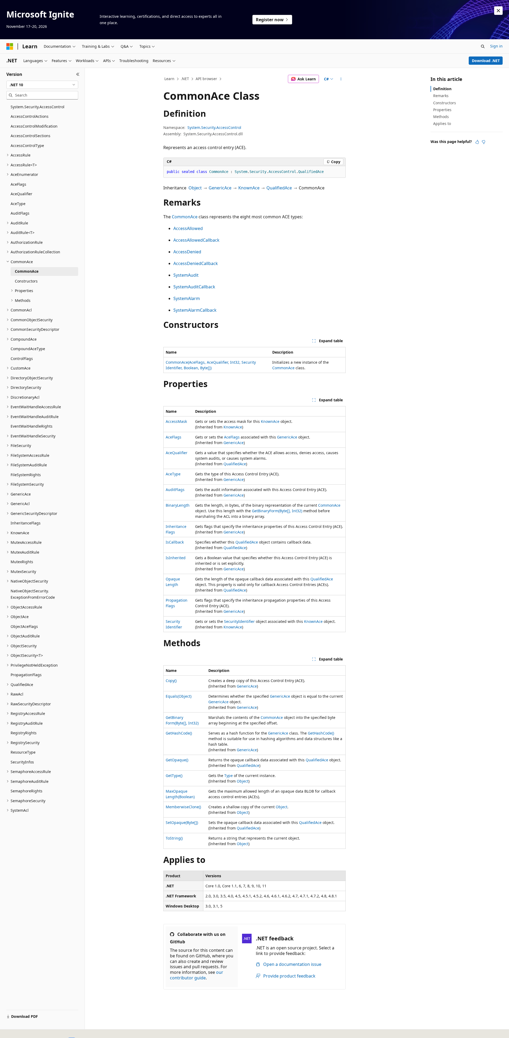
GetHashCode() (179, 733)
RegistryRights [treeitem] (24, 732)
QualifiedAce (279, 188)
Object (195, 188)
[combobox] (42, 85)
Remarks (441, 95)
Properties (442, 109)
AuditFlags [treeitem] (20, 213)
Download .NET (486, 60)
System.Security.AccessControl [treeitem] (37, 106)
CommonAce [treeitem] (26, 271)
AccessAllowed (188, 228)
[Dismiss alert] (498, 10)
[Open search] (482, 46)
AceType (173, 473)
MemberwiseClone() (183, 806)
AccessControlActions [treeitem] (30, 116)
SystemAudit (186, 275)
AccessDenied (187, 252)
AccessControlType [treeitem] (27, 145)
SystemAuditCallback (194, 287)
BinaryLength (178, 505)
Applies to (442, 123)
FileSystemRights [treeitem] (26, 474)
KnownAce (249, 188)
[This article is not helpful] (483, 142)
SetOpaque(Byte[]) (182, 822)
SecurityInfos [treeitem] (22, 762)
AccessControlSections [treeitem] (30, 135)
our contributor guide (196, 975)
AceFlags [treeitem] (18, 184)
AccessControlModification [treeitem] (34, 126)
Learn (169, 78)
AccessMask (176, 421)
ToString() (174, 838)
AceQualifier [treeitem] (21, 193)
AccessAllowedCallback (196, 240)
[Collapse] (77, 74)
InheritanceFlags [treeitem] (26, 522)
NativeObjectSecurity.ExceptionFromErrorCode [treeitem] (33, 594)
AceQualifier (176, 452)
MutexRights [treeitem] (22, 561)
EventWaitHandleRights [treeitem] (31, 426)
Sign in (496, 46)
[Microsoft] (9, 46)
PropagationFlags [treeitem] (26, 674)
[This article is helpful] (477, 142)
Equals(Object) (178, 696)
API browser (206, 78)
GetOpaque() (177, 759)
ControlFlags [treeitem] (22, 358)
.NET (185, 78)
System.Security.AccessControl (214, 127)
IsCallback (175, 542)
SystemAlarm (186, 298)
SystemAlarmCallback (195, 310)
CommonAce (185, 217)
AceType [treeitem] (18, 203)
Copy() (171, 680)
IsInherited (176, 557)
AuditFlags (175, 489)
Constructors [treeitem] (26, 281)
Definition (442, 88)
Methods (441, 116)
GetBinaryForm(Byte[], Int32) (277, 510)
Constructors (444, 102)
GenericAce (220, 188)
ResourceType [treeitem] (23, 752)
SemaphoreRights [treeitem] (26, 790)
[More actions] (341, 79)
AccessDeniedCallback (195, 263)
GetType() (174, 775)
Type (228, 775)
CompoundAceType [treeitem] (28, 348)
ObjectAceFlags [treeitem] (24, 626)
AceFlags (173, 437)
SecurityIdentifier (239, 621)
